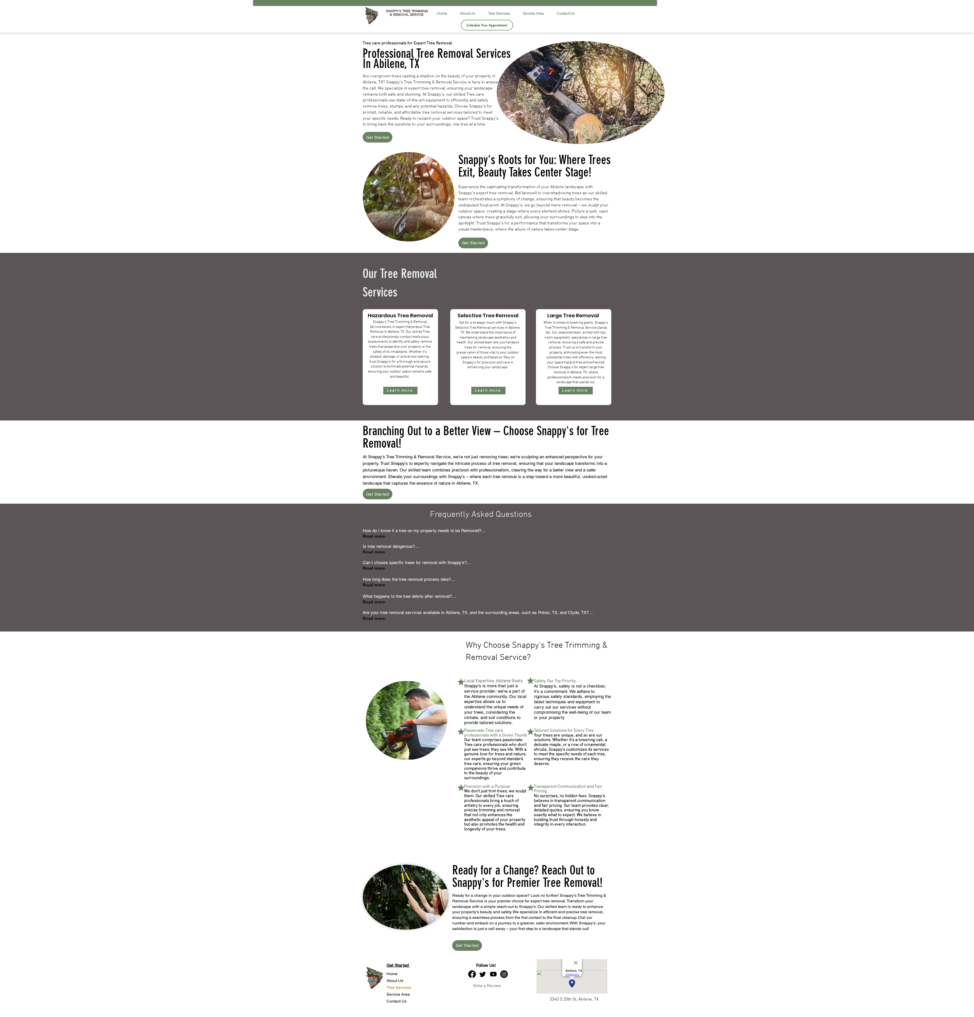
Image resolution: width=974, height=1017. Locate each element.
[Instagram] (504, 974)
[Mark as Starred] (461, 682)
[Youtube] (493, 974)
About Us (395, 980)
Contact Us (397, 1001)
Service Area (397, 994)
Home (392, 973)
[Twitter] (482, 974)
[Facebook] (472, 974)
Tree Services (397, 987)
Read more (374, 536)
